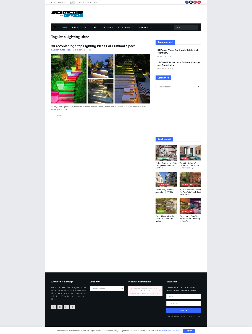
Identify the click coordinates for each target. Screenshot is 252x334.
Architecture (80, 27)
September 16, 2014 (166, 69)
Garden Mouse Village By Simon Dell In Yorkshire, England (165, 218)
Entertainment (125, 27)
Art (96, 27)
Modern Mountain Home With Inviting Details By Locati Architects (166, 165)
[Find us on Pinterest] (199, 2)
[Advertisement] (153, 13)
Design (107, 27)
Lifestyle (144, 27)
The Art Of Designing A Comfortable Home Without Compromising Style (189, 165)
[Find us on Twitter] (191, 2)
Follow (146, 291)
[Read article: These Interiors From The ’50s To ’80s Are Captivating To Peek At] (190, 206)
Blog (184, 158)
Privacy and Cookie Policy (169, 330)
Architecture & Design (62, 50)
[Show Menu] (55, 27)
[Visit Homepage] (67, 14)
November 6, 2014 (80, 50)
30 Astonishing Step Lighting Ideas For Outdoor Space (93, 46)
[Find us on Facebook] (187, 2)
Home (65, 27)
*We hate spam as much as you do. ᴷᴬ (183, 316)
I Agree (188, 331)
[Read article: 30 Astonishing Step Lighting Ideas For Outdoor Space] (100, 78)
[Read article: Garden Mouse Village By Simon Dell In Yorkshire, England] (166, 206)
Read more (59, 114)
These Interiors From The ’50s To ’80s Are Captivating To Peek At (190, 218)
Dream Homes (163, 158)
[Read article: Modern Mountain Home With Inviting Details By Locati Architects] (166, 153)
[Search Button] (195, 27)
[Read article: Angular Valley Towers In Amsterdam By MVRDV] (166, 179)
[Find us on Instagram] (195, 2)
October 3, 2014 (165, 56)
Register (63, 2)
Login (54, 2)
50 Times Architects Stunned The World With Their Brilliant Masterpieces (190, 192)
